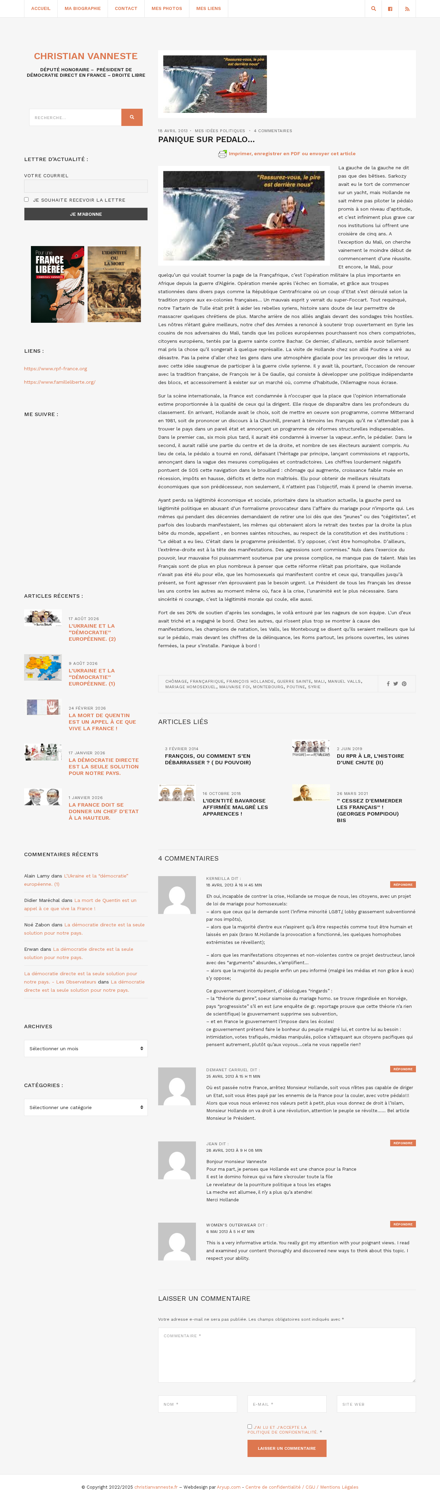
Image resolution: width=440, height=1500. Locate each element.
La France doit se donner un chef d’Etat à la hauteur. (104, 811)
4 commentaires (273, 130)
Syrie (314, 686)
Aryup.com (229, 1487)
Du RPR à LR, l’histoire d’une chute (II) (370, 759)
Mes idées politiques (220, 130)
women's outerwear (231, 1225)
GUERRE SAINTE (294, 681)
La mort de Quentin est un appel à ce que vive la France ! (102, 722)
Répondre (403, 884)
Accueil (41, 8)
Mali (319, 681)
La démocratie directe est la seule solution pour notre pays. (104, 766)
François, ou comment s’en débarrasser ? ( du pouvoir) (208, 759)
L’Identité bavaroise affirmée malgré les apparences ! (235, 807)
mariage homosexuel (190, 686)
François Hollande (250, 681)
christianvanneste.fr (156, 1487)
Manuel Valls (344, 681)
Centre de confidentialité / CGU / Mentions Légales (302, 1487)
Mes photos (167, 8)
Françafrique (206, 681)
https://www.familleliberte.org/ (60, 382)
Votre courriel (46, 175)
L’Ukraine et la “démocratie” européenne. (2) (92, 632)
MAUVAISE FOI (234, 686)
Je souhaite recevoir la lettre (78, 200)
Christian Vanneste (86, 56)
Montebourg (268, 686)
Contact (126, 8)
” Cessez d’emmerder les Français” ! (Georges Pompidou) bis (369, 810)
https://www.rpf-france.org (55, 368)
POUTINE (296, 686)
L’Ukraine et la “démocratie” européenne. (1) (92, 677)
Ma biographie (83, 8)
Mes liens (208, 8)
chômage (176, 681)
